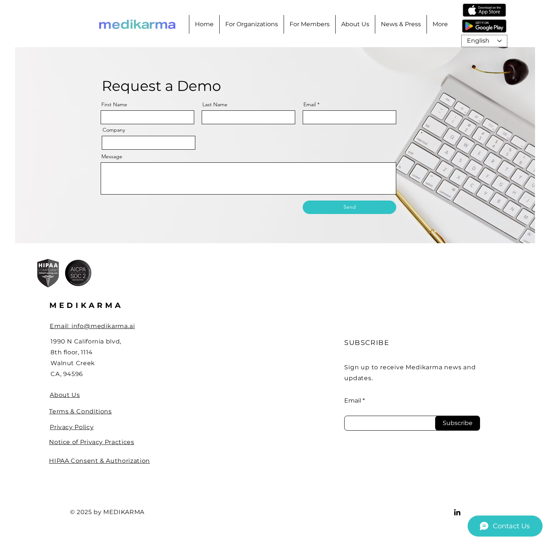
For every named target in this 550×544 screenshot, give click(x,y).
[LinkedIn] (457, 512)
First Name (114, 104)
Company (114, 129)
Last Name (214, 104)
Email (309, 104)
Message (111, 156)
